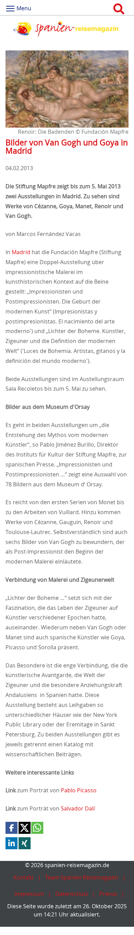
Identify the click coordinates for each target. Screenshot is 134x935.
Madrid (21, 252)
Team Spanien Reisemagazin (81, 877)
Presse (108, 894)
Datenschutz (71, 894)
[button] (11, 828)
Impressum (29, 894)
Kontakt (23, 877)
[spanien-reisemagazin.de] (67, 29)
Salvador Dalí (78, 808)
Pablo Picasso (79, 790)
